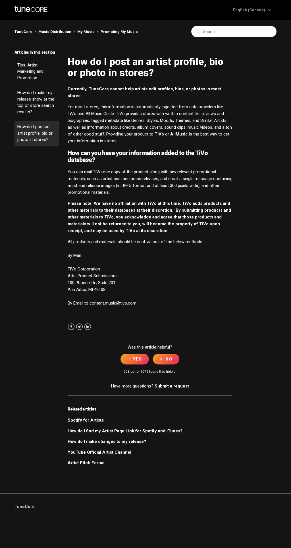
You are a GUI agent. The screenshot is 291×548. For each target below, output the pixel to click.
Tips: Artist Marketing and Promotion (30, 71)
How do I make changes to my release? (107, 441)
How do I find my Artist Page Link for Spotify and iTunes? (125, 431)
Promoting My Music (119, 32)
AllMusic (179, 134)
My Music (86, 32)
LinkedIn (87, 326)
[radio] (134, 359)
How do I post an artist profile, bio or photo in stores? (35, 133)
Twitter (79, 326)
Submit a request (172, 386)
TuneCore (23, 32)
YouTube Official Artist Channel (99, 452)
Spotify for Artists (86, 420)
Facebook (71, 326)
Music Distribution (54, 32)
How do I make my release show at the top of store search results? (35, 102)
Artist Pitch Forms (86, 462)
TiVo (159, 134)
